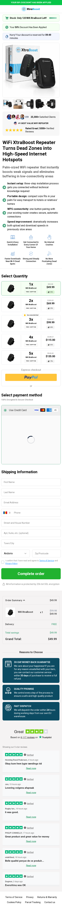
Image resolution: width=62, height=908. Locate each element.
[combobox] (15, 553)
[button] (31, 410)
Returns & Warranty (47, 897)
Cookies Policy (14, 902)
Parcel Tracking (33, 902)
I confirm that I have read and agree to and (31, 562)
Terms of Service (46, 561)
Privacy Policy (11, 563)
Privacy (30, 897)
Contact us (49, 902)
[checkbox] (2, 562)
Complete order (31, 574)
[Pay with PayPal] (31, 377)
